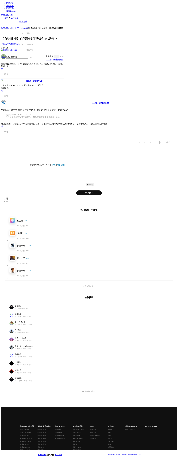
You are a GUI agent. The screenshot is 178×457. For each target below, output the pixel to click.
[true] (31, 57)
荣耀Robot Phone (78, 430)
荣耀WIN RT (59, 432)
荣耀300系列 (42, 438)
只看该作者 (38, 81)
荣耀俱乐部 (10, 11)
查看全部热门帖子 (88, 391)
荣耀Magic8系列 (25, 432)
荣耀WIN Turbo (60, 435)
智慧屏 (110, 438)
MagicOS (15, 28)
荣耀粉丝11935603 (9, 110)
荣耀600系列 (42, 430)
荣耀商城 (10, 6)
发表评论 (90, 185)
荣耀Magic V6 (24, 430)
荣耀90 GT (41, 447)
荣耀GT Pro (76, 441)
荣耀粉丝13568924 (9, 64)
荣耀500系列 (42, 432)
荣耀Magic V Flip (25, 450)
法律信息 (81, 452)
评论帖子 (89, 193)
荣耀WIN (58, 430)
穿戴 (109, 435)
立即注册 (14, 18)
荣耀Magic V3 (24, 444)
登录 (6, 18)
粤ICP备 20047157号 (134, 454)
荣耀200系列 (42, 441)
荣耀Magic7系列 (25, 441)
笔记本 (110, 430)
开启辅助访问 (7, 15)
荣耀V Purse (77, 447)
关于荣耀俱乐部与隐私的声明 (60, 452)
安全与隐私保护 (95, 435)
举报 (6, 74)
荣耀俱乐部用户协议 (45, 452)
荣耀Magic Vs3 (25, 447)
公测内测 (93, 432)
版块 (8, 28)
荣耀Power (76, 435)
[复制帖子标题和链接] (11, 44)
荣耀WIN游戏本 (60, 438)
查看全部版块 (88, 286)
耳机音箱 (111, 441)
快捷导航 (23, 22)
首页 (28, 28)
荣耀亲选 (10, 8)
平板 (109, 432)
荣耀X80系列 (77, 432)
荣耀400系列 (42, 435)
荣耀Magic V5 (24, 435)
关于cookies (74, 452)
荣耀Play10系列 (78, 438)
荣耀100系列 (42, 444)
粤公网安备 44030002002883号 (117, 454)
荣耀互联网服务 (130, 430)
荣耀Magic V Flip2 (26, 438)
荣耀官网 (10, 3)
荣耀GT (75, 444)
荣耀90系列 (41, 450)
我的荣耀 (93, 438)
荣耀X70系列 (77, 450)
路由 (109, 444)
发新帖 (168, 142)
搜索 (3, 57)
